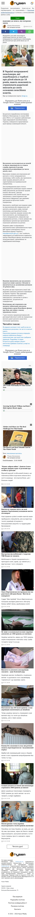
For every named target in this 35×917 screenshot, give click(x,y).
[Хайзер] (18, 3)
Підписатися (20, 108)
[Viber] (22, 31)
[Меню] (3, 3)
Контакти (17, 909)
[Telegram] (13, 31)
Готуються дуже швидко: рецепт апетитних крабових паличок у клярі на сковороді (16, 343)
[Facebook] (5, 31)
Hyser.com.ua (19, 861)
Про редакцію (17, 896)
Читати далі (17, 846)
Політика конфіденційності (17, 903)
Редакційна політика (17, 900)
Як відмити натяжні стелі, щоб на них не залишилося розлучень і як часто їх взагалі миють (17, 329)
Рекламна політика (17, 906)
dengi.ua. (25, 96)
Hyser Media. (22, 914)
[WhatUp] (30, 31)
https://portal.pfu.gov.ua (10, 233)
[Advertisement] (17, 143)
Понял (18, 18)
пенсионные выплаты (14, 453)
